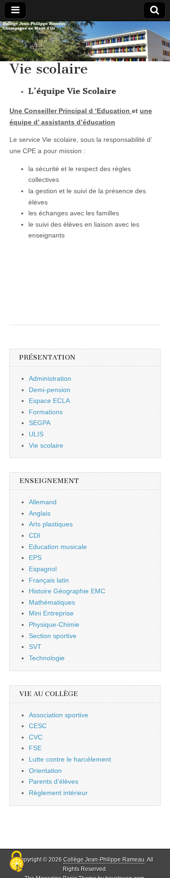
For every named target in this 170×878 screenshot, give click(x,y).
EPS (35, 557)
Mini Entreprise (51, 613)
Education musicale (58, 546)
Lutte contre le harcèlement (70, 759)
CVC (35, 737)
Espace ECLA (49, 400)
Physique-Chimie (54, 624)
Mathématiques (52, 602)
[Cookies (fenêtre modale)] (16, 862)
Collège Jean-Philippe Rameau (103, 859)
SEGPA (40, 423)
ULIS (36, 434)
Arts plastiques (51, 524)
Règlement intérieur (58, 792)
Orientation (45, 770)
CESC (38, 726)
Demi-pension (49, 390)
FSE (35, 748)
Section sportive (52, 636)
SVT (35, 646)
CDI (34, 535)
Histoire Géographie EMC (67, 591)
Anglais (40, 513)
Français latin (49, 580)
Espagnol (43, 569)
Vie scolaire (46, 445)
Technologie (47, 658)
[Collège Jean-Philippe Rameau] (85, 41)
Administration (50, 378)
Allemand (43, 502)
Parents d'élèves (53, 781)
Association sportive (58, 715)
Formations (46, 412)
